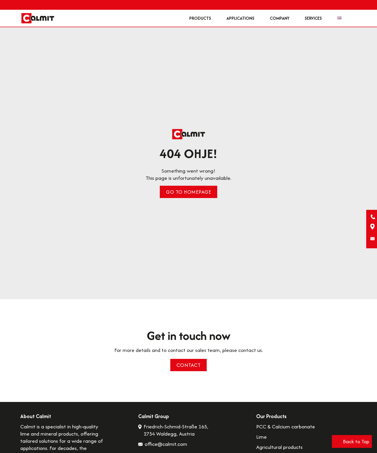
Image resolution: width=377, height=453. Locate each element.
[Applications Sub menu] (259, 18)
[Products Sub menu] (216, 18)
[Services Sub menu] (327, 18)
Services (313, 18)
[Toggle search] (349, 18)
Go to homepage (188, 191)
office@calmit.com (166, 444)
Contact (188, 365)
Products (200, 18)
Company (279, 18)
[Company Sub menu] (294, 18)
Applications (240, 18)
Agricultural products (279, 447)
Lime (261, 436)
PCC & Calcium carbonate (285, 426)
